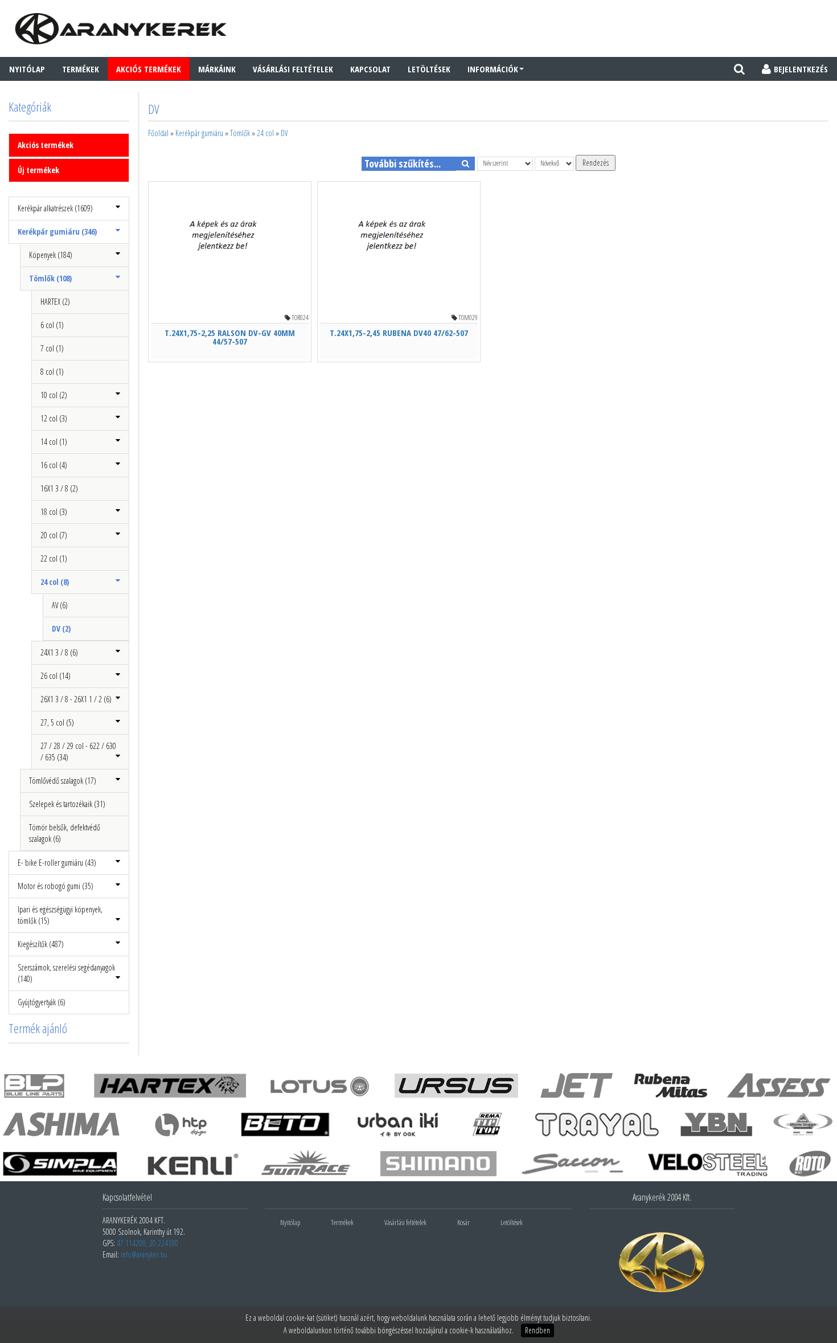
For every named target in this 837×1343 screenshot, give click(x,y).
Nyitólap (27, 69)
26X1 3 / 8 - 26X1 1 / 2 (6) (76, 699)
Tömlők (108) (50, 278)
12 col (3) (53, 418)
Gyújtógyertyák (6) (41, 1002)
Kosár (463, 1222)
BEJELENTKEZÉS (801, 69)
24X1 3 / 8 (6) (59, 652)
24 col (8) (54, 581)
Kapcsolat (370, 69)
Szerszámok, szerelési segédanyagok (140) (66, 973)
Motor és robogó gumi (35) (55, 886)
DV (284, 133)
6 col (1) (52, 325)
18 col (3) (53, 511)
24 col (265, 133)
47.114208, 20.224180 (147, 1243)
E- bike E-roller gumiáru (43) (57, 862)
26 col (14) (55, 675)
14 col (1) (53, 441)
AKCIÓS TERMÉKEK (148, 69)
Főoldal (158, 133)
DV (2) (61, 628)
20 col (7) (53, 535)
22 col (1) (53, 558)
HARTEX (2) (55, 301)
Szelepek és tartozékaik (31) (67, 804)
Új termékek (38, 170)
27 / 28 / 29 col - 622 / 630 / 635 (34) (78, 751)
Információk (492, 69)
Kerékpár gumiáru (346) (57, 231)
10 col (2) (53, 395)
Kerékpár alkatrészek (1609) (55, 208)
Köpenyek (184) (50, 254)
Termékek (80, 69)
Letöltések (429, 69)
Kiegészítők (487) (41, 944)
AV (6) (60, 605)
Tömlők (240, 133)
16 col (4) (53, 465)
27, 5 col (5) (57, 722)
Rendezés (595, 162)
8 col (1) (52, 371)
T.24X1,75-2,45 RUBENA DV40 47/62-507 (399, 332)
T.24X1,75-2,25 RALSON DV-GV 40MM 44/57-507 (230, 337)
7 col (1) (52, 348)
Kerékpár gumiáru (199, 133)
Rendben (537, 1330)
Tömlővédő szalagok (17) (62, 780)
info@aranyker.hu (144, 1254)
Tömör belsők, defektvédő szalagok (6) (64, 833)
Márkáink (217, 69)
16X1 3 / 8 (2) (59, 488)
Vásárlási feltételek (293, 69)
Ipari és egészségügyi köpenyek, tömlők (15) (60, 915)
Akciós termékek (45, 145)
